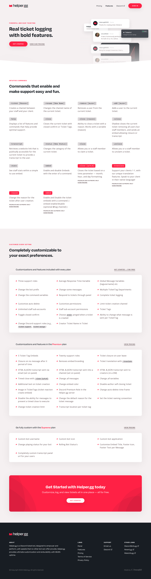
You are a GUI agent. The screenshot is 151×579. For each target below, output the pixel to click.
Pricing (99, 6)
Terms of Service (85, 556)
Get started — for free (124, 269)
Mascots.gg (129, 553)
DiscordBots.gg (130, 546)
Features (109, 6)
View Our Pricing (37, 44)
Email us (107, 546)
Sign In (135, 6)
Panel (80, 546)
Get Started (18, 44)
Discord (119, 6)
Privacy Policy (83, 560)
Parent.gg (128, 549)
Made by (127, 570)
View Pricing (82, 182)
